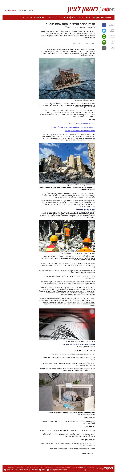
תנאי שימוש (34, 470)
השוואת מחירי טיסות (61, 470)
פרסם (43, 470)
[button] (20, 129)
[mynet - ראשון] (91, 9)
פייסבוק (52, 470)
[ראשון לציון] (104, 468)
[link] (105, 25)
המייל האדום (10, 10)
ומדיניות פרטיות (23, 470)
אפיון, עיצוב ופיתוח (12, 470)
